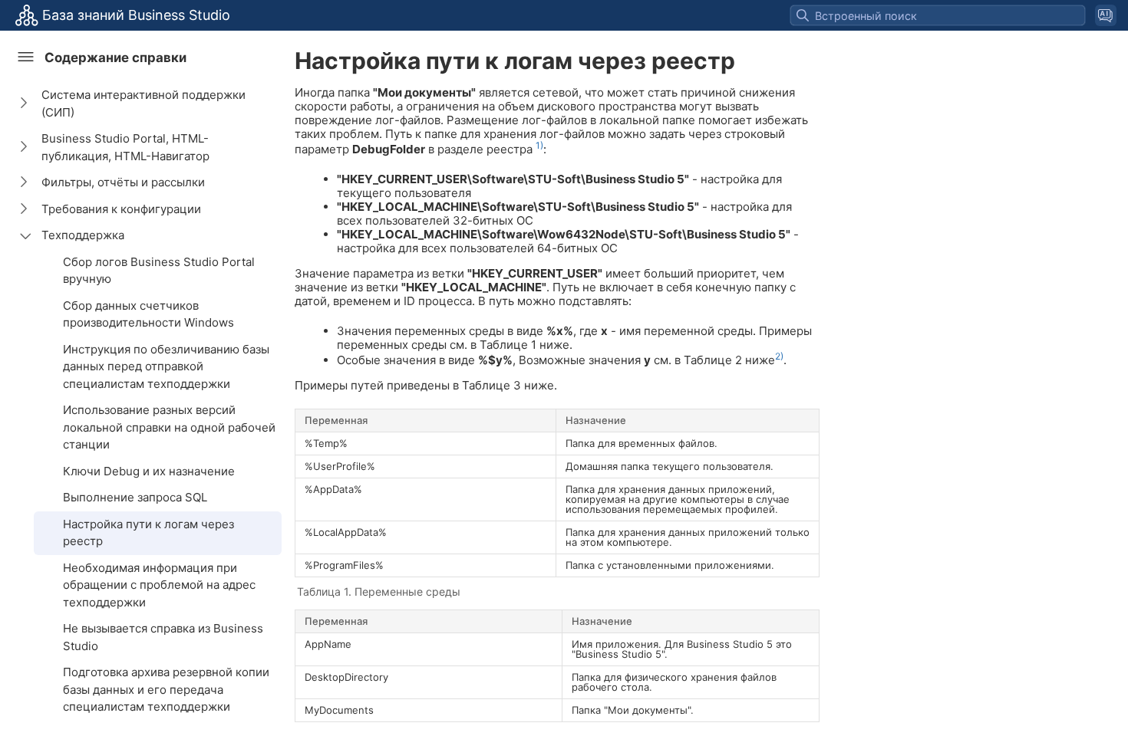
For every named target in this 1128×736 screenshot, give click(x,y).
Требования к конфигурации (121, 209)
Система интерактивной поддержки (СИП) (143, 103)
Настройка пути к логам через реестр (148, 533)
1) (539, 145)
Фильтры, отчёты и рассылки (123, 182)
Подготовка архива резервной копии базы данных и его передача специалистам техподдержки (166, 689)
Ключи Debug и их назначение (149, 471)
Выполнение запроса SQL (135, 497)
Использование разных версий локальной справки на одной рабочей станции (169, 427)
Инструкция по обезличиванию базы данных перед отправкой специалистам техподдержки (166, 366)
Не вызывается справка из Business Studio (163, 637)
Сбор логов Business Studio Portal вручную (159, 271)
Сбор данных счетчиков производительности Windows (148, 314)
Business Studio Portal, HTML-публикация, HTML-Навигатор (125, 147)
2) (779, 356)
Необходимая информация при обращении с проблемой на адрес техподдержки (159, 585)
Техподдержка (82, 235)
